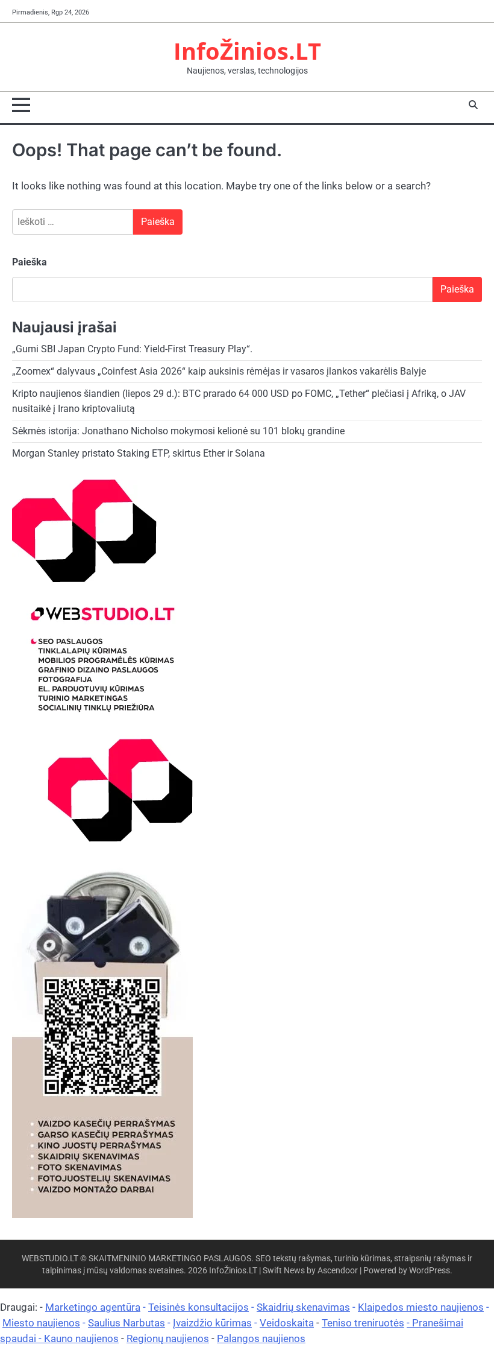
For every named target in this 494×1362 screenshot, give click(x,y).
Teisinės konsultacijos (198, 1307)
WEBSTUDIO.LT (50, 1258)
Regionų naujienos (168, 1338)
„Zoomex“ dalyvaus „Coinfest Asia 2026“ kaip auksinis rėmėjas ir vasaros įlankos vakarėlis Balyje (219, 371)
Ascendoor (337, 1270)
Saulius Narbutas (126, 1323)
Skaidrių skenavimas (303, 1307)
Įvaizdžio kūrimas (212, 1323)
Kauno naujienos (81, 1338)
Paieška (29, 262)
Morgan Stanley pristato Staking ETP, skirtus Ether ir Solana (138, 453)
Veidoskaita (287, 1323)
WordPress (429, 1270)
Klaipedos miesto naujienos (421, 1307)
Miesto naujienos (41, 1323)
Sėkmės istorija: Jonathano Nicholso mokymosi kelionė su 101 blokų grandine (178, 431)
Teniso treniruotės (363, 1323)
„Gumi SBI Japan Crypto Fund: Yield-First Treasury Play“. (132, 349)
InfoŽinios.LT (247, 51)
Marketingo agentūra (92, 1307)
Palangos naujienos (261, 1338)
